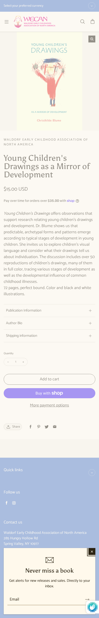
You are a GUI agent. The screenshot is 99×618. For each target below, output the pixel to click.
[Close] (91, 551)
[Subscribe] (87, 599)
